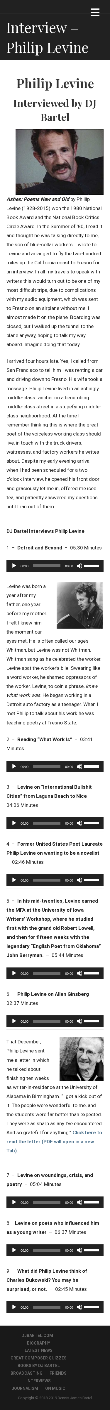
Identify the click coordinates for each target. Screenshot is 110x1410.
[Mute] (79, 566)
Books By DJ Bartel (39, 1365)
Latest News (39, 1350)
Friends (58, 1373)
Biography (38, 1343)
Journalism (25, 1388)
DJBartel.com (37, 1335)
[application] (54, 566)
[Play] (14, 566)
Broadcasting (27, 1373)
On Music (55, 1388)
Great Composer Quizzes (39, 1358)
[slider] (92, 565)
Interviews (38, 1380)
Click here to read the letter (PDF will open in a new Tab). (54, 1142)
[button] (95, 13)
